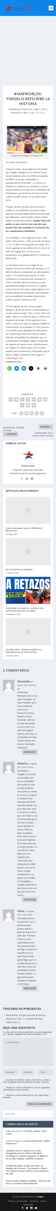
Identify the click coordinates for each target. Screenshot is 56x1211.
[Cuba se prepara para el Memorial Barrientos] (28, 510)
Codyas (40, 1196)
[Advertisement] (28, 45)
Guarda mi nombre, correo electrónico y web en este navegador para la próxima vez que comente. (27, 1080)
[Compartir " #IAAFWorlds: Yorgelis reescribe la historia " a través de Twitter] (16, 399)
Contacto (33, 1201)
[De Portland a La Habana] (28, 551)
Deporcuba (27, 109)
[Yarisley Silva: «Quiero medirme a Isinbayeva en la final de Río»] (28, 631)
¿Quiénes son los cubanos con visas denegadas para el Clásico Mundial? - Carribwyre (24, 1153)
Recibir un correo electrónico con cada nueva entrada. (25, 1096)
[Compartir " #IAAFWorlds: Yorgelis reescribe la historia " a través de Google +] (22, 399)
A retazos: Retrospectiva (24, 1183)
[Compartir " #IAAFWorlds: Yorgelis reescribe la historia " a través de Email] (28, 405)
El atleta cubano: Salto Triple (26, 1132)
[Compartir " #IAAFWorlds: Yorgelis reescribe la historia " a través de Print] (34, 405)
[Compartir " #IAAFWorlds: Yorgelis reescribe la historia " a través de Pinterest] (34, 399)
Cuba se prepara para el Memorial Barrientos (24, 529)
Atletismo (15, 112)
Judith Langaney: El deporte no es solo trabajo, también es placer (27, 1157)
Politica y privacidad (17, 1201)
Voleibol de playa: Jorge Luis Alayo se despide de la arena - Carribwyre (24, 1167)
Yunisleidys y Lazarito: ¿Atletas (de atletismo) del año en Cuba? (24, 609)
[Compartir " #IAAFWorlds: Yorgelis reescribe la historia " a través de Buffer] (45, 399)
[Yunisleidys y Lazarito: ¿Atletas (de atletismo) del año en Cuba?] (28, 590)
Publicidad (28, 1204)
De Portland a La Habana (19, 569)
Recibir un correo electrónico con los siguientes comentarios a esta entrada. (26, 1088)
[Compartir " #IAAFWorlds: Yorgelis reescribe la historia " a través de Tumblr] (28, 399)
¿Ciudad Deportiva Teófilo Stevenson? (28, 1142)
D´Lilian (24, 112)
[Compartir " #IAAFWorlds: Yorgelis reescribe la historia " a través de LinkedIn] (39, 399)
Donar (43, 1201)
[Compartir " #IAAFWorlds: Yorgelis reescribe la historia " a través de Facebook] (11, 399)
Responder (30, 752)
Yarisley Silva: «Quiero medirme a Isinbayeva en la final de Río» (24, 650)
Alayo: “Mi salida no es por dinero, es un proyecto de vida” (27, 1171)
